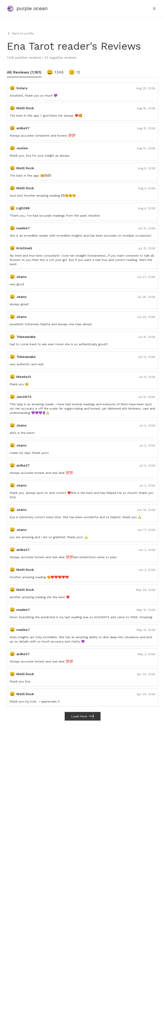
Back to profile (23, 33)
